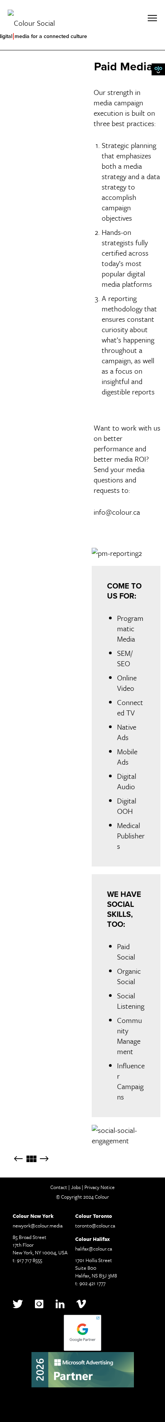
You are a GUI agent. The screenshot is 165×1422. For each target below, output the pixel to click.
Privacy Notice (99, 1187)
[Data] (44, 1159)
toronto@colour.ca (95, 1225)
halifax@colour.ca (93, 1248)
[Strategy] (18, 1159)
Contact (58, 1187)
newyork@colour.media (38, 1225)
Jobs (76, 1187)
